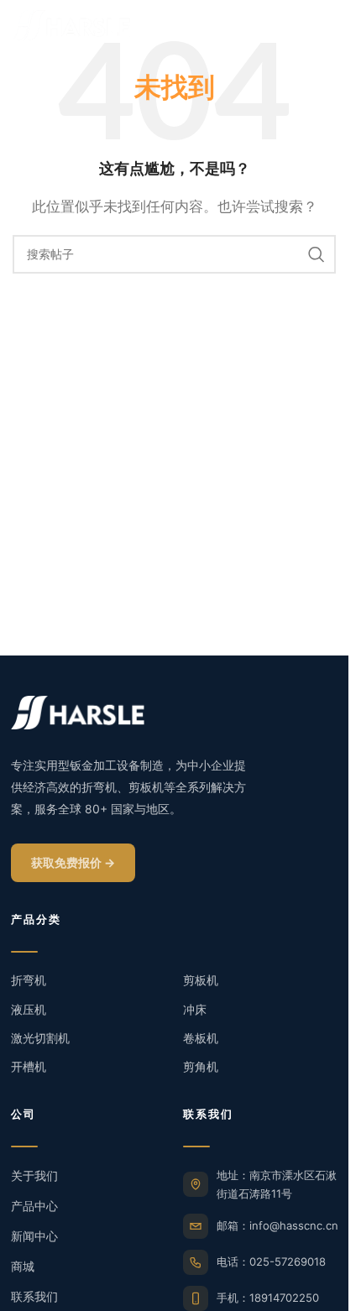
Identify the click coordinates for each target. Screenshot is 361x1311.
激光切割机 (40, 1038)
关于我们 (34, 1175)
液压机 (28, 1009)
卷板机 (200, 1038)
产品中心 (34, 1206)
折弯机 (28, 980)
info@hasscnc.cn (293, 1225)
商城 (22, 1266)
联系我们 (34, 1296)
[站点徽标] (71, 23)
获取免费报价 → (73, 862)
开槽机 (28, 1066)
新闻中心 (34, 1236)
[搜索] (316, 254)
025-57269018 (287, 1261)
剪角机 (200, 1066)
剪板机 (200, 980)
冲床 (195, 1009)
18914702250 (284, 1297)
